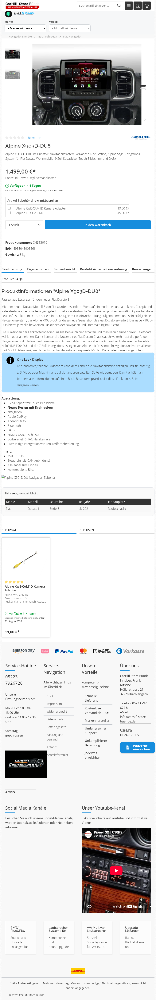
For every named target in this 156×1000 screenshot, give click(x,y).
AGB (50, 696)
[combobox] (96, 6)
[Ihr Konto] (138, 6)
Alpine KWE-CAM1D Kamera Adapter (41, 208)
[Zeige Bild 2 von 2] (143, 89)
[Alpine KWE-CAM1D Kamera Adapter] (26, 560)
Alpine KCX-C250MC (30, 213)
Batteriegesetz (56, 727)
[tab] (13, 269)
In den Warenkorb (98, 225)
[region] (78, 84)
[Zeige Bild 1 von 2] (143, 86)
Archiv (10, 792)
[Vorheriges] (136, 119)
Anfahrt (52, 747)
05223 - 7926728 (14, 680)
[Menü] (129, 6)
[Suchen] (119, 6)
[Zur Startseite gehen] (22, 5)
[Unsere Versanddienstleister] (78, 969)
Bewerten (34, 138)
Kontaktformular (57, 755)
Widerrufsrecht (57, 711)
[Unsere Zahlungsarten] (77, 650)
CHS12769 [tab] (87, 530)
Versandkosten (80, 983)
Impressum (54, 704)
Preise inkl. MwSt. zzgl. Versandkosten (30, 178)
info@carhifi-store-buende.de (133, 719)
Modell (53, 21)
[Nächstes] (145, 119)
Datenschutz (55, 719)
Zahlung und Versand (55, 737)
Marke (9, 21)
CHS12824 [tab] (9, 530)
